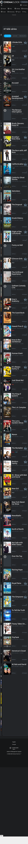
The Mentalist (17, 448)
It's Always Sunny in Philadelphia (17, 369)
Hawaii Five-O (17, 326)
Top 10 (18, 12)
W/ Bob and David (19, 664)
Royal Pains (16, 583)
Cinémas (18, 8)
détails (14, 51)
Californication (18, 164)
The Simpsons (17, 597)
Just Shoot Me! (18, 380)
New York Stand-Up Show (18, 503)
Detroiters (16, 191)
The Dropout (17, 205)
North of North (18, 529)
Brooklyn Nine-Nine (16, 138)
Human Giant (17, 353)
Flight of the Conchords (17, 233)
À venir (4, 12)
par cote (15, 36)
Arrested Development (17, 97)
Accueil (4, 8)
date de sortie (22, 36)
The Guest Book (18, 313)
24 (13, 56)
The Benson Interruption (17, 111)
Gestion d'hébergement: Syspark (14, 751)
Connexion (24, 5)
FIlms (10, 8)
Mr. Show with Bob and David (19, 476)
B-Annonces (11, 12)
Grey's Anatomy (15, 300)
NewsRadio (16, 516)
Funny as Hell (17, 245)
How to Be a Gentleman (16, 341)
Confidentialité (15, 748)
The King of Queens (16, 395)
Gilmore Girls (17, 259)
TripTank (15, 637)
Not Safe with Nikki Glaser (17, 544)
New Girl (15, 489)
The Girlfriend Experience (17, 273)
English (14, 742)
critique (24, 213)
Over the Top (17, 556)
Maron (14, 435)
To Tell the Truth (18, 610)
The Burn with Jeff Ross (19, 151)
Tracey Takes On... (19, 624)
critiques (24, 50)
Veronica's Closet (19, 651)
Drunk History (17, 218)
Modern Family (15, 462)
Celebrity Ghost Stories (18, 178)
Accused (15, 83)
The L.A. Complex (19, 407)
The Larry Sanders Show (17, 422)
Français (14, 744)
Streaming (25, 8)
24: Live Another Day (18, 70)
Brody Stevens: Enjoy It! (18, 124)
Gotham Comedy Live (19, 287)
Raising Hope (17, 570)
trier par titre (8, 36)
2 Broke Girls (17, 42)
